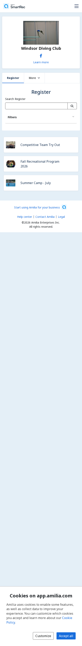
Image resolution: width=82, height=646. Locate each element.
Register (13, 78)
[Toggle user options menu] (76, 6)
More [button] (32, 78)
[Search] (72, 106)
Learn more (41, 62)
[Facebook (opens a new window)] (41, 55)
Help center (24, 217)
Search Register (15, 99)
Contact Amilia (45, 217)
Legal (61, 217)
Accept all (66, 636)
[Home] (14, 6)
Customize (43, 636)
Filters (12, 117)
